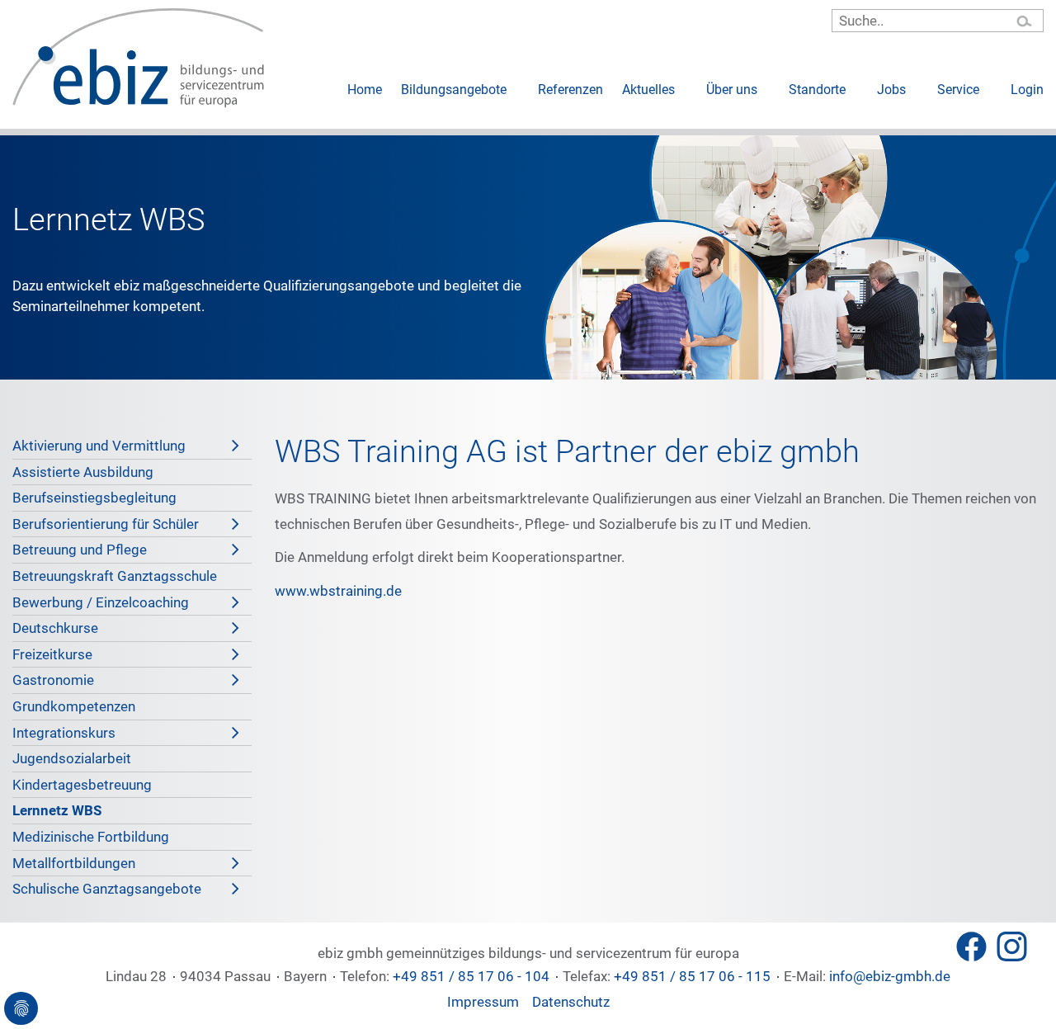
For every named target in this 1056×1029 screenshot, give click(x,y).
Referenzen (570, 89)
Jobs (891, 89)
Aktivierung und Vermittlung (99, 445)
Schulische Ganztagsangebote (106, 888)
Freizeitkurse (52, 654)
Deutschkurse (55, 628)
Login (1027, 89)
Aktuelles (648, 89)
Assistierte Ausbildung (82, 472)
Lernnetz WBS (56, 810)
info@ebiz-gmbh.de (888, 976)
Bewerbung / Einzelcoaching (100, 602)
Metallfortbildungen (73, 863)
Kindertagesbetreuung (82, 784)
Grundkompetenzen (73, 706)
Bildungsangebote (454, 89)
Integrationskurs (64, 733)
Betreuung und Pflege (79, 549)
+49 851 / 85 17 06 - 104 (471, 976)
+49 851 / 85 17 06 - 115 (692, 976)
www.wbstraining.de (338, 591)
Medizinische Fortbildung (90, 836)
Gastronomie (53, 680)
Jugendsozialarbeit (71, 758)
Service (958, 89)
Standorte (817, 89)
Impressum (483, 1002)
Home (364, 89)
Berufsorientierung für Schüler (105, 524)
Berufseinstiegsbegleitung (94, 497)
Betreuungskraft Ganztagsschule (114, 576)
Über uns (731, 89)
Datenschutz (571, 1002)
